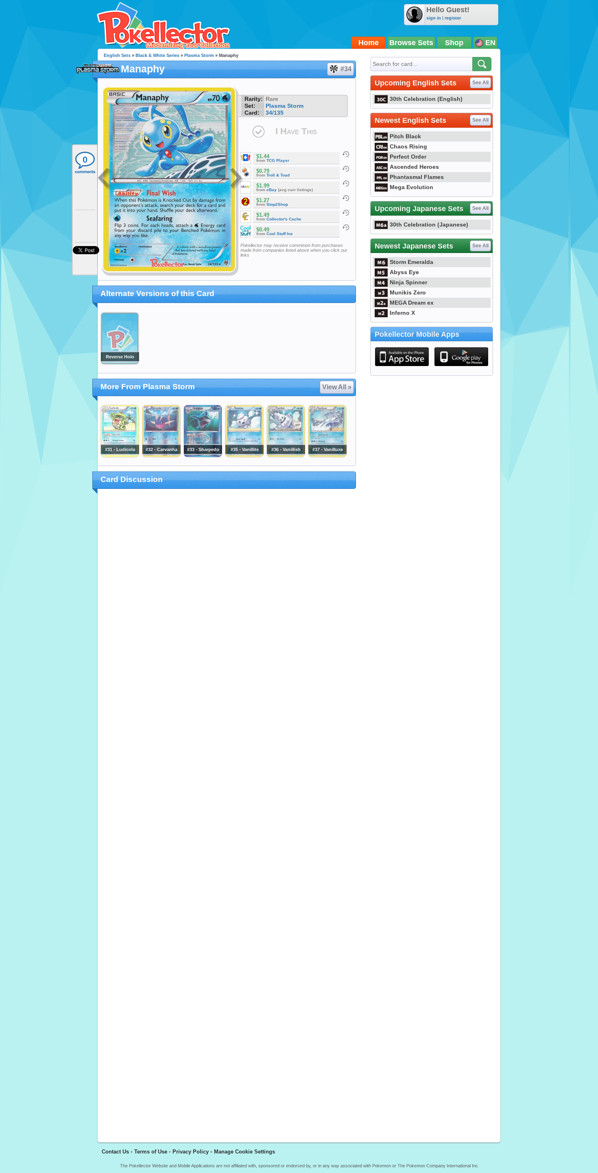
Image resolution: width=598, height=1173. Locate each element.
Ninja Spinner (408, 282)
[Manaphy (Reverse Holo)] (119, 363)
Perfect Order (408, 156)
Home (368, 43)
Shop (454, 43)
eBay (271, 190)
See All (480, 82)
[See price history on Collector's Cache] (346, 212)
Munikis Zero (408, 292)
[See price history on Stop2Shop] (346, 198)
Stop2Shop (277, 204)
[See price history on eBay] (346, 183)
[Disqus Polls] (227, 601)
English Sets (117, 55)
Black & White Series (157, 55)
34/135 (275, 112)
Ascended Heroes (414, 167)
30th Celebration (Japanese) (429, 224)
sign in (433, 17)
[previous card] (104, 179)
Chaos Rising (408, 146)
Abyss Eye (404, 272)
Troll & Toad (278, 175)
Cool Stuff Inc (279, 233)
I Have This (296, 131)
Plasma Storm (199, 55)
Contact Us (115, 1152)
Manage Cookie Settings (244, 1152)
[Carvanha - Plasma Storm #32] (161, 455)
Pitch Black (405, 136)
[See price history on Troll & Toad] (346, 169)
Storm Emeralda (411, 262)
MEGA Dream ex (412, 302)
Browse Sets (411, 43)
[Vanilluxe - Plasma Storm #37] (327, 455)
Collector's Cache (283, 219)
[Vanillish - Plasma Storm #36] (285, 455)
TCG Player (277, 160)
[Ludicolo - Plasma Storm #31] (119, 455)
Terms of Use (150, 1152)
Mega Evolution (411, 187)
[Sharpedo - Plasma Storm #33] (202, 455)
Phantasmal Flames (417, 177)
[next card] (237, 179)
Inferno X (402, 313)
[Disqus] (227, 811)
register (453, 17)
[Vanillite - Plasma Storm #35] (244, 455)
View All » (336, 387)
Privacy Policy (190, 1152)
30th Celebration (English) (426, 99)
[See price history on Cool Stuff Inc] (346, 227)
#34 (345, 68)
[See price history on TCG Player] (346, 154)
